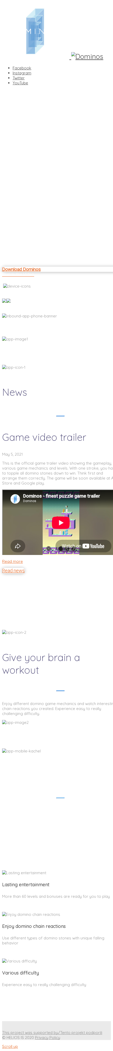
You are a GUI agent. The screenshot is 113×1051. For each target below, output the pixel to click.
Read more (12, 561)
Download (22, 305)
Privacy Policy (47, 1037)
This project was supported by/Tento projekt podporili (52, 1032)
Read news (13, 570)
